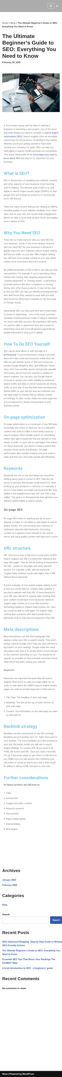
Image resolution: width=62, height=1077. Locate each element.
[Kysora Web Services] (11, 6)
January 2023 (9, 880)
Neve (5, 1074)
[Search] (57, 6)
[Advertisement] (31, 1027)
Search (6, 914)
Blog (13, 23)
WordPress (28, 1074)
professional (10, 354)
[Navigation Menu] (50, 5)
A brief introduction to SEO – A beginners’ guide (27, 968)
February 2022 (9, 885)
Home (5, 23)
